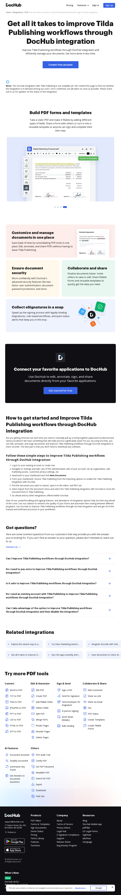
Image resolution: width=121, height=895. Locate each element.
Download (41, 790)
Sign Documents (38, 827)
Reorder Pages (43, 731)
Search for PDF (43, 778)
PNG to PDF (16, 702)
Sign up (109, 5)
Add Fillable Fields (44, 702)
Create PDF (41, 696)
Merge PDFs (42, 719)
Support (60, 838)
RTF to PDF (15, 731)
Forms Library (37, 838)
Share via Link (94, 696)
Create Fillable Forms (94, 727)
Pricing (69, 5)
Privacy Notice (63, 827)
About (59, 820)
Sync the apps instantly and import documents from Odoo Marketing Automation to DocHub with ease (67, 654)
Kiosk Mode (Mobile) (67, 718)
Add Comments (95, 690)
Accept (98, 888)
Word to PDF (16, 690)
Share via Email (95, 702)
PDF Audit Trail (43, 754)
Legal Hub (61, 831)
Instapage (87, 841)
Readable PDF (42, 772)
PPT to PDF (15, 713)
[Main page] (13, 5)
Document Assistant (19, 754)
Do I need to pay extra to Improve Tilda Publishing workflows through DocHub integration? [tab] (51, 571)
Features (81, 5)
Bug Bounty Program (67, 845)
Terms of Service (65, 824)
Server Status (37, 831)
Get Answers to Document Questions (17, 778)
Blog (85, 820)
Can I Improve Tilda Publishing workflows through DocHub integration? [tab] (47, 558)
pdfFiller (86, 827)
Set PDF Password (45, 766)
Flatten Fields (42, 707)
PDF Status (93, 713)
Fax (89, 707)
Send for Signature (71, 696)
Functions (35, 845)
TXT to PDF (15, 696)
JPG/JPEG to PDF (18, 707)
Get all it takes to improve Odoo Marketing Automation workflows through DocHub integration (26, 654)
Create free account (61, 64)
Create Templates (96, 719)
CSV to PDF (15, 719)
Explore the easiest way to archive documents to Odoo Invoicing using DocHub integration (26, 644)
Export (39, 784)
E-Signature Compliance (68, 834)
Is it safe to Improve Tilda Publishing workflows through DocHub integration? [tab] (51, 583)
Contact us (12, 546)
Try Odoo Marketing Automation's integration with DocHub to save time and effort (67, 644)
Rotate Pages (42, 725)
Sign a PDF (67, 690)
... (80, 888)
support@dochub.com (14, 822)
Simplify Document (19, 760)
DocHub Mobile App (92, 824)
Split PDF (40, 713)
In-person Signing (70, 711)
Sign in (95, 5)
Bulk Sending (68, 725)
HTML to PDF (16, 725)
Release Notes (64, 841)
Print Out (40, 796)
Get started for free (60, 390)
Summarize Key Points (17, 768)
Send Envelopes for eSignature (71, 703)
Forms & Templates (40, 824)
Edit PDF (40, 690)
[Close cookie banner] (112, 887)
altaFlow (87, 838)
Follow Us (12, 832)
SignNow (87, 834)
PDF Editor (36, 820)
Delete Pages (42, 737)
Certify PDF (41, 760)
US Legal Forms (90, 831)
